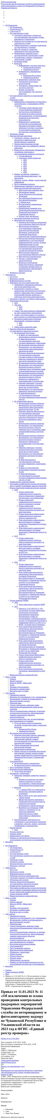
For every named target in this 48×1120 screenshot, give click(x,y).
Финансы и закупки (17, 273)
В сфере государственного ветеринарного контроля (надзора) (32, 336)
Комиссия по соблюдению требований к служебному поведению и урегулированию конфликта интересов (29, 152)
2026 (25, 172)
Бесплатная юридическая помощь (22, 733)
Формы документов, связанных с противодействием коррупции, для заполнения (27, 176)
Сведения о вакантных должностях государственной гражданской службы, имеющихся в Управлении (29, 37)
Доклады (17, 305)
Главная (8, 970)
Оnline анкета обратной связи (25, 327)
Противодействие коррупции (21, 136)
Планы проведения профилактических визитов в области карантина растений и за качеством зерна (31, 509)
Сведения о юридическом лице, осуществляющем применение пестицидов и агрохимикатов (31, 110)
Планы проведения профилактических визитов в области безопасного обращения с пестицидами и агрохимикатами (32, 495)
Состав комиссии (25, 156)
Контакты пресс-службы (19, 691)
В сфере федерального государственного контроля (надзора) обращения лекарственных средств (33, 396)
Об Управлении (11, 25)
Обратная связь (15, 703)
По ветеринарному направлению (27, 763)
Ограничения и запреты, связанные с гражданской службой (28, 58)
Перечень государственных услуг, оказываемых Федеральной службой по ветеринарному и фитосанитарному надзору (28, 699)
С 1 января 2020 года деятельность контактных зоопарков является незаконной (32, 792)
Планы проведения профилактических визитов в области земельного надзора (30, 502)
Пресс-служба (10, 677)
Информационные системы (20, 281)
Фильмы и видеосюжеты (19, 687)
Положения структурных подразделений (28, 83)
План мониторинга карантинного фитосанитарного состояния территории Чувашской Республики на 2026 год (32, 523)
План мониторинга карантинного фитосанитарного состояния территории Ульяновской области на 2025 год (33, 557)
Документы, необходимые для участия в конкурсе (30, 87)
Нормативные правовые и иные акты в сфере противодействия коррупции (29, 187)
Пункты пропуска (17, 832)
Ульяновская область (31, 70)
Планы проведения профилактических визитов (28, 488)
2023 (25, 166)
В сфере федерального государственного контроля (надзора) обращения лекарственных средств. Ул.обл (33, 477)
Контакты (9, 842)
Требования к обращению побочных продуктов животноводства (28, 286)
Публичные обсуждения (19, 301)
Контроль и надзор (17, 279)
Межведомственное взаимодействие (24, 675)
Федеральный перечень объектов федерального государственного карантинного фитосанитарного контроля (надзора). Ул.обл (31, 406)
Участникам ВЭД (16, 761)
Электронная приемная (10, 1060)
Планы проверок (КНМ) (19, 600)
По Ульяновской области (23, 401)
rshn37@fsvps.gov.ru (8, 1062)
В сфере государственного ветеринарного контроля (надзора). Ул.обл (32, 470)
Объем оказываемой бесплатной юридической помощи (26, 746)
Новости (17, 787)
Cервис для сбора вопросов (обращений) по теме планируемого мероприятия (29, 312)
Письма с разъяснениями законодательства (28, 260)
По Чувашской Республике (24, 333)
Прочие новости (16, 681)
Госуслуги (14, 277)
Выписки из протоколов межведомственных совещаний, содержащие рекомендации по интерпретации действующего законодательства (31, 267)
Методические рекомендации (30, 257)
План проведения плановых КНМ (32, 604)
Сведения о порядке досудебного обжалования (28, 299)
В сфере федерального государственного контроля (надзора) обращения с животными (32, 341)
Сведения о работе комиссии (30, 158)
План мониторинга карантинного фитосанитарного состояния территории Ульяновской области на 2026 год (33, 531)
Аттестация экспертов (22, 771)
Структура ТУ (15, 31)
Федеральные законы (27, 192)
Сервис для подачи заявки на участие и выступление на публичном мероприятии (30, 316)
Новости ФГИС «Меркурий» (21, 683)
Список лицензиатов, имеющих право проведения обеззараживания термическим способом (26, 707)
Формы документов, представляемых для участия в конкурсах (30, 92)
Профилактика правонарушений (22, 482)
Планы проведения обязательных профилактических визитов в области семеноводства (31, 516)
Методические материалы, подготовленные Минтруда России (32, 254)
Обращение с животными (19, 773)
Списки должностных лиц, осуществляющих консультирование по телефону (27, 720)
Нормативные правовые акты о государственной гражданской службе (28, 54)
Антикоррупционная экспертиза (26, 218)
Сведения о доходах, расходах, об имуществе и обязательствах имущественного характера (27, 140)
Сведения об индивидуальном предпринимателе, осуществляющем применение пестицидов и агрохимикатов (33, 117)
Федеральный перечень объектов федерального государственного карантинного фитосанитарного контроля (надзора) (31, 348)
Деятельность (10, 275)
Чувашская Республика (32, 67)
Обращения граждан (17, 695)
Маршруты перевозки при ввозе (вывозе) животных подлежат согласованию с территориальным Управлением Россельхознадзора (32, 782)
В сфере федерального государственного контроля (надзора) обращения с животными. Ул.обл (32, 463)
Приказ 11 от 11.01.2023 (10, 1038)
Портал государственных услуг (13, 1066)
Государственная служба (19, 33)
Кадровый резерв (20, 61)
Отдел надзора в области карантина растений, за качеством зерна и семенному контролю (30, 725)
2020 (25, 160)
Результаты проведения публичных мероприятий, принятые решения (27, 320)
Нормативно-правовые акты (29, 80)
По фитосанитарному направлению (28, 765)
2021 (25, 162)
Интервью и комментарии (20, 689)
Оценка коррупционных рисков (26, 144)
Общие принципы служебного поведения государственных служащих (30, 46)
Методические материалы (24, 220)
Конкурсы (18, 63)
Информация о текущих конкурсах (32, 65)
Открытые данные (17, 134)
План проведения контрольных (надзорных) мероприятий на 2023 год (32, 671)
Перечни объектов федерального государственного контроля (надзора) (24, 330)
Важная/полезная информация (21, 769)
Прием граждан (16, 828)
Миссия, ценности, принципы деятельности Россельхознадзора (26, 50)
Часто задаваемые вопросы (24, 184)
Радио (12, 685)
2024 (25, 168)
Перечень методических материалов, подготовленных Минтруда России (33, 223)
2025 (25, 170)
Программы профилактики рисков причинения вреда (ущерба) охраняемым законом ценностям (28, 485)
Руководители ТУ (16, 29)
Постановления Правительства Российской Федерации (30, 199)
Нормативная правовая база (24, 749)
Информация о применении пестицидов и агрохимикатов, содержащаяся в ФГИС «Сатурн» (30, 104)
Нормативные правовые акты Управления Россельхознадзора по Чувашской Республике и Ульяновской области (32, 211)
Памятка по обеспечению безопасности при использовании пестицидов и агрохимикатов (27, 839)
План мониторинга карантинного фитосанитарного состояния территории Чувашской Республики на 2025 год (32, 549)
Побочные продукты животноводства (24, 283)
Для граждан (10, 693)
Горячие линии (15, 834)
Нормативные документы (19, 836)
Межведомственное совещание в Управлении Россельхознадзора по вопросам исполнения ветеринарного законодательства (32, 803)
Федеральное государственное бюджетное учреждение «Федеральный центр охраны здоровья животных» (22, 1071)
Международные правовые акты (31, 190)
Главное (13, 679)
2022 (25, 164)
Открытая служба (16, 100)
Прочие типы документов (29, 216)
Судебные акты (24, 202)
